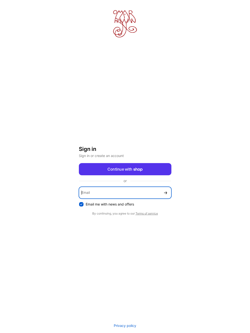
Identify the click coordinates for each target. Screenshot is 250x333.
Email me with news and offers (110, 204)
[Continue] (165, 192)
